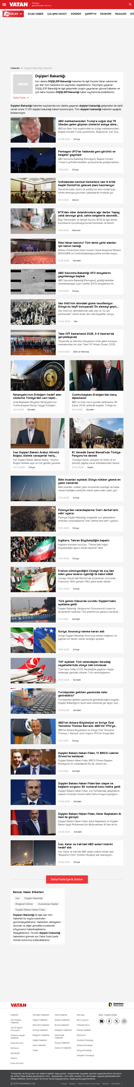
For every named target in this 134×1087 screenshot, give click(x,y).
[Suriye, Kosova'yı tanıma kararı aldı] (33, 640)
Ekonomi (76, 230)
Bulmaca (15, 1048)
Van (75, 321)
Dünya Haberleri (40, 1030)
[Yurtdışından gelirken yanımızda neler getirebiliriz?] (33, 701)
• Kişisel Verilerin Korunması (88, 1084)
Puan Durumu (17, 1063)
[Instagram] (124, 1021)
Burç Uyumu (83, 1020)
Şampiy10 (15, 1053)
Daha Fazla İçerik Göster (67, 879)
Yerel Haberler (61, 1015)
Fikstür (14, 1058)
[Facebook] (109, 1021)
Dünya (77, 139)
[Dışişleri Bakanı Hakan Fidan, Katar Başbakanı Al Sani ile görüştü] (33, 822)
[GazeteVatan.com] (18, 1005)
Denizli (75, 200)
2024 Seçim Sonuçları (16, 1029)
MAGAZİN (120, 13)
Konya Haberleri (62, 1043)
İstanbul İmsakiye (85, 1040)
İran (18, 898)
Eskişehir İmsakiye (85, 1055)
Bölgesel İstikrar (24, 904)
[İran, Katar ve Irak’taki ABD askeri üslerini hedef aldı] (33, 853)
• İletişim (71, 1084)
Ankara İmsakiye (84, 1045)
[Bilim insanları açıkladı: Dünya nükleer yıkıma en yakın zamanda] (33, 488)
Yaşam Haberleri (40, 1020)
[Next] (101, 1021)
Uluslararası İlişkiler (48, 904)
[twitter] (116, 1021)
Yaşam (90, 467)
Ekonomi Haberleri (41, 1025)
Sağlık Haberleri (40, 1040)
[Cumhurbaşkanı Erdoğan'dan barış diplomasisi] (96, 375)
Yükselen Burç (83, 1025)
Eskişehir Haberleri (63, 1030)
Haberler (15, 68)
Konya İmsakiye (84, 1050)
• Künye (63, 1084)
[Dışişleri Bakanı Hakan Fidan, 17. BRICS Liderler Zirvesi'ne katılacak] (33, 762)
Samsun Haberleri (63, 1048)
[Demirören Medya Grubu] (116, 1005)
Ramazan (81, 1035)
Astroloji (80, 1015)
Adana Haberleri (62, 1020)
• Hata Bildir (115, 1084)
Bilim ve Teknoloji (81, 352)
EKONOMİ (105, 13)
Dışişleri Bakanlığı (33, 898)
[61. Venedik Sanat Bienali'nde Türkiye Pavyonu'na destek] (96, 433)
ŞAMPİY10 (90, 13)
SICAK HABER (35, 13)
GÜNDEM (76, 13)
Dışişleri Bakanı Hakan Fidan (30, 909)
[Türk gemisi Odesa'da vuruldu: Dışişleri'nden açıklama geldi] (33, 610)
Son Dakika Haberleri (16, 1021)
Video (35, 1050)
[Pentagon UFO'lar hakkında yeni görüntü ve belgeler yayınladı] (33, 160)
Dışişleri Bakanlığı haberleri (38, 68)
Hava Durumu (17, 1043)
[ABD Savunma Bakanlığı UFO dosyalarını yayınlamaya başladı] (33, 281)
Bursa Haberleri (62, 1025)
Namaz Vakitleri (84, 1030)
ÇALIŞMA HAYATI (57, 13)
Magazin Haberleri (41, 1035)
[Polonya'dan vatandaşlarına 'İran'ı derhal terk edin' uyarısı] (33, 519)
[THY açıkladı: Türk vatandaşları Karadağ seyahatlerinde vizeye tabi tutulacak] (33, 670)
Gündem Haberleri (41, 1015)
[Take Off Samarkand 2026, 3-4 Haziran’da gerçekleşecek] (33, 342)
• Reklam (105, 1084)
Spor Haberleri (39, 1045)
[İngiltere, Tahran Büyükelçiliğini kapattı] (33, 549)
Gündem (77, 260)
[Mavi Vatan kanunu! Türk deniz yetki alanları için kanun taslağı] (33, 251)
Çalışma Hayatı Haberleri (18, 1036)
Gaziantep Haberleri (59, 1036)
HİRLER (12, 14)
